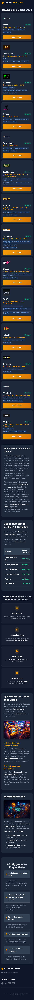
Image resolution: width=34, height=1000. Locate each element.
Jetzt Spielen (17, 37)
